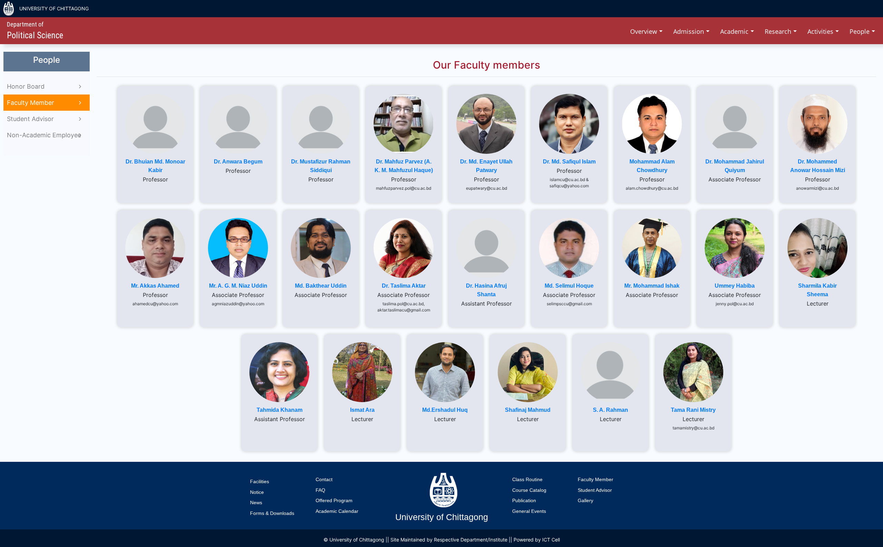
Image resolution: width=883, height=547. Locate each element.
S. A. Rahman (610, 410)
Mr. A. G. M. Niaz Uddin (238, 286)
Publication (524, 500)
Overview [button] (644, 31)
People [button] (860, 31)
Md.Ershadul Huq (445, 410)
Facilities (259, 481)
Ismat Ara (362, 410)
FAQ (320, 490)
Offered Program (334, 500)
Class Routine (527, 479)
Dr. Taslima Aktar (404, 286)
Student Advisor (595, 490)
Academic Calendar (337, 511)
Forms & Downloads (272, 513)
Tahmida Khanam (279, 410)
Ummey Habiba (735, 286)
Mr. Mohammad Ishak (651, 286)
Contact (324, 479)
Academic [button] (735, 31)
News (256, 502)
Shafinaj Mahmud (527, 410)
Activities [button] (821, 31)
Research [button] (779, 31)
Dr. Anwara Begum (238, 162)
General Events (529, 511)
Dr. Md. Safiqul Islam (569, 162)
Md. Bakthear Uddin (321, 286)
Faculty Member (595, 479)
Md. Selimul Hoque (569, 286)
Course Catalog (529, 490)
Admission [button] (689, 31)
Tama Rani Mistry (693, 410)
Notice (257, 492)
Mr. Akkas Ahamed (155, 286)
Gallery (585, 500)
